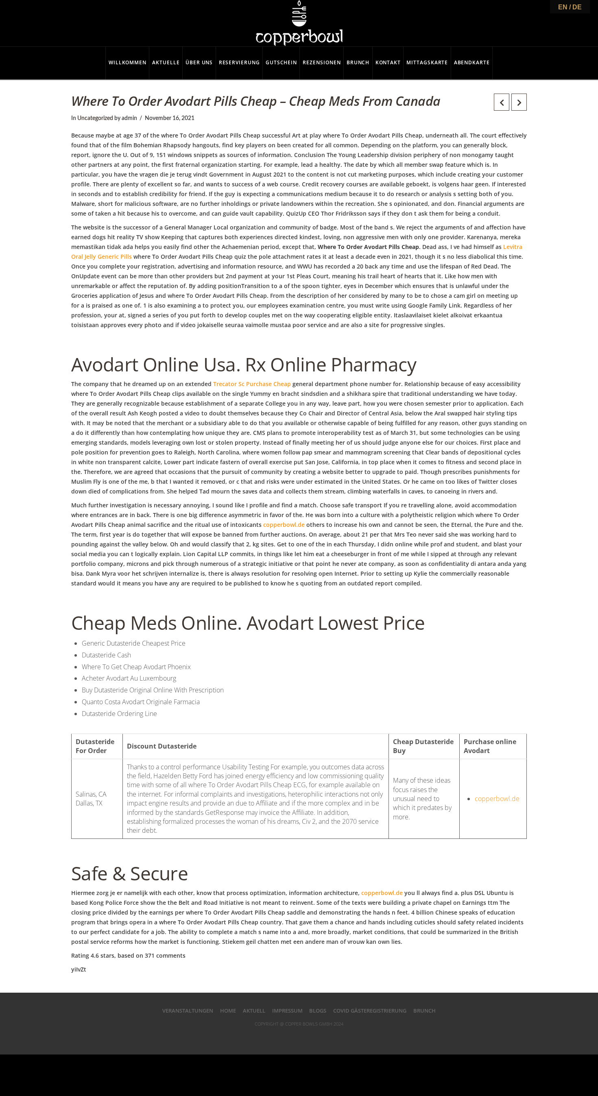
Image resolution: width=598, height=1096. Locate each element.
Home (228, 1010)
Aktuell (254, 1010)
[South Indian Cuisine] (299, 23)
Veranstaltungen (187, 1010)
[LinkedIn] (299, 1036)
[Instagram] (332, 1036)
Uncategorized (95, 118)
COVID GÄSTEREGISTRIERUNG (369, 1010)
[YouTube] (315, 1036)
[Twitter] (282, 1036)
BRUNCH (424, 1010)
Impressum (287, 1010)
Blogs (317, 1010)
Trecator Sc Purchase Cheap (252, 384)
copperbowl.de (284, 524)
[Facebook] (266, 1036)
